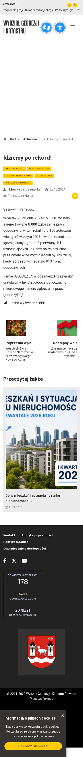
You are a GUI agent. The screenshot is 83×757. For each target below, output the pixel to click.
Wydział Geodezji (18, 182)
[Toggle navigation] (73, 26)
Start (12, 139)
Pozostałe (44, 175)
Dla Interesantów (18, 175)
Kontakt (9, 535)
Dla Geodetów (39, 168)
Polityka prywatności (37, 535)
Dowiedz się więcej (33, 746)
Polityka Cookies (15, 542)
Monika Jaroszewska (25, 189)
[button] (69, 5)
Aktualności (31, 139)
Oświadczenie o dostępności (24, 548)
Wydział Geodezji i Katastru (21, 27)
